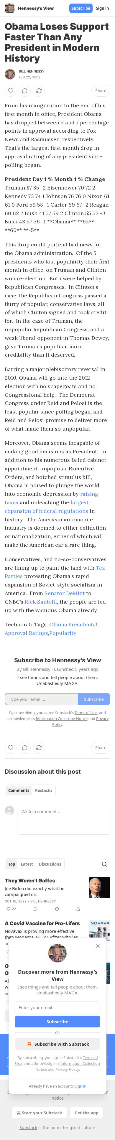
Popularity (62, 633)
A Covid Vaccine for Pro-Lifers (42, 923)
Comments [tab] (18, 790)
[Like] (11, 91)
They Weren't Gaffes (30, 881)
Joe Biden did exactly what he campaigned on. (34, 891)
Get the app (86, 1113)
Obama (58, 624)
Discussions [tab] (50, 864)
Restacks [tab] (43, 790)
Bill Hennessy (32, 71)
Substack (28, 1127)
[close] (98, 946)
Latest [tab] (27, 864)
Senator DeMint (65, 593)
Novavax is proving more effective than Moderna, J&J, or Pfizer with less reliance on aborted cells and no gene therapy (43, 934)
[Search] (104, 864)
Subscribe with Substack (61, 1044)
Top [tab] (11, 864)
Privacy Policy (67, 1069)
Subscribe (81, 8)
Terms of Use (86, 712)
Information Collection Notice (62, 718)
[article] (57, 894)
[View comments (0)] (25, 91)
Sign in (102, 8)
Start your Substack (42, 1113)
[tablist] (30, 790)
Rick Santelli (41, 601)
